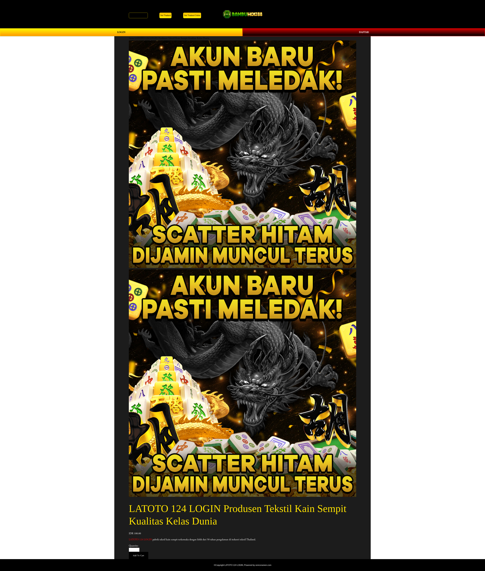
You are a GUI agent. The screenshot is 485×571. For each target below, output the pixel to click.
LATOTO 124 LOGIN (140, 539)
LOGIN (121, 32)
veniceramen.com (263, 565)
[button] (138, 555)
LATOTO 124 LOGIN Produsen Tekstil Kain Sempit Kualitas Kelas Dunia (172, 38)
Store (131, 38)
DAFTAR (364, 32)
